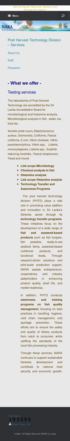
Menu (15, 15)
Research (14, 68)
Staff (11, 60)
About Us (14, 53)
